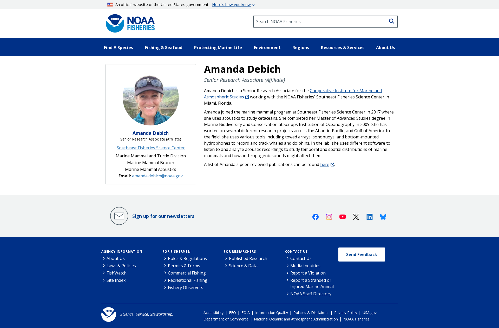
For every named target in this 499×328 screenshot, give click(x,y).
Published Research (248, 258)
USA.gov (370, 312)
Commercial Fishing (187, 273)
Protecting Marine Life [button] (218, 47)
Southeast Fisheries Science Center (151, 148)
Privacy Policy (345, 312)
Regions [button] (300, 47)
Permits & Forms (184, 266)
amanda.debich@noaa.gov (157, 176)
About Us (116, 258)
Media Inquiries (305, 266)
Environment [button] (267, 47)
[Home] (128, 21)
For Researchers (240, 251)
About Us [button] (385, 47)
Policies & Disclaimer (311, 312)
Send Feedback (361, 254)
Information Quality (271, 312)
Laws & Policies (121, 266)
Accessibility (213, 312)
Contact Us (296, 251)
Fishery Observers (185, 287)
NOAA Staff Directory (310, 294)
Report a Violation (308, 273)
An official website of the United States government (183, 4)
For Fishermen (177, 251)
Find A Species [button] (118, 47)
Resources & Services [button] (342, 47)
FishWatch (117, 273)
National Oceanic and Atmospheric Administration (296, 319)
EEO (232, 312)
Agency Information (121, 251)
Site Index (116, 280)
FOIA (245, 312)
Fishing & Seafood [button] (163, 47)
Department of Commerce (225, 319)
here (324, 164)
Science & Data (243, 266)
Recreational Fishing (187, 280)
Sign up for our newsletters (163, 216)
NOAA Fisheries (356, 319)
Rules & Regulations (187, 258)
